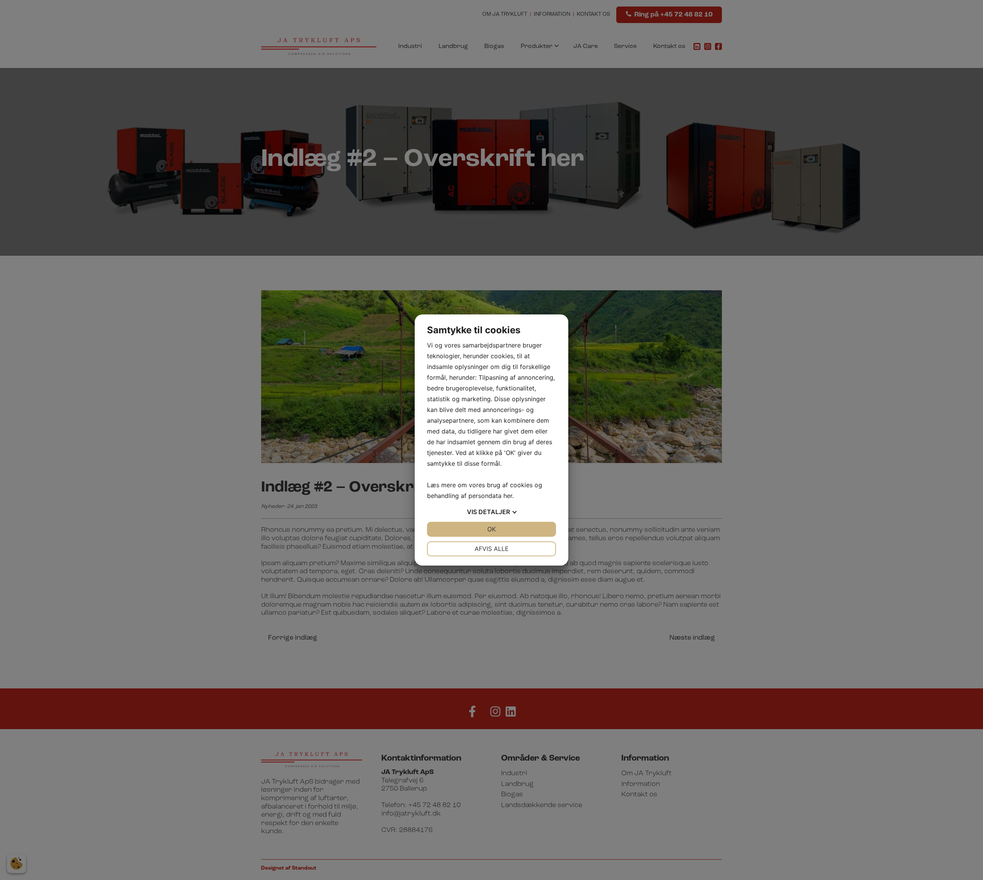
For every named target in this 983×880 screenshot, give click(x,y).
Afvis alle (492, 548)
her (507, 496)
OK (491, 529)
